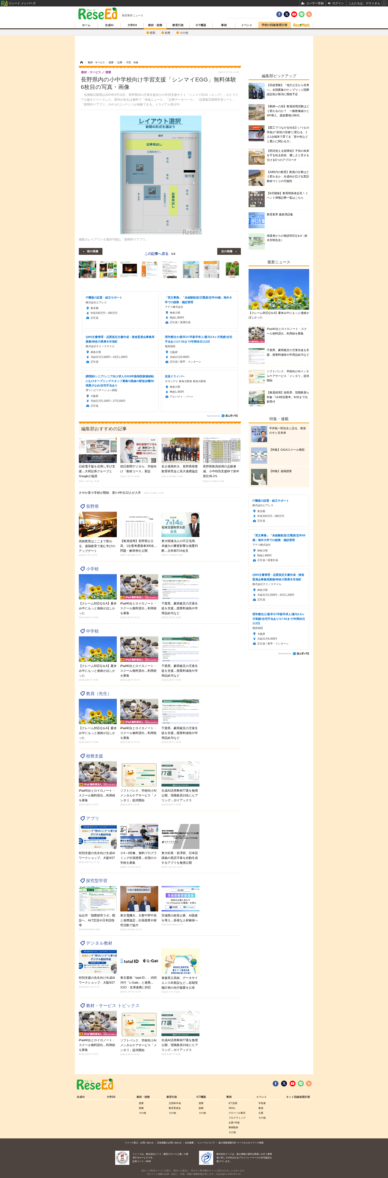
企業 (260, 1113)
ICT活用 (233, 1103)
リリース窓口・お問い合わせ (139, 1142)
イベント (246, 25)
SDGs (232, 1108)
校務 (167, 32)
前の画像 (92, 251)
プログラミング (237, 1117)
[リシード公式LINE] (301, 1083)
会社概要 (189, 1142)
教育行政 (178, 25)
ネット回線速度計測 (298, 1097)
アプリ (92, 818)
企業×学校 (234, 1122)
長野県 (92, 506)
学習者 (262, 1103)
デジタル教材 (99, 943)
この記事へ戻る (159, 253)
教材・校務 (155, 25)
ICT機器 (201, 25)
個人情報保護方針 (227, 1142)
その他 (184, 32)
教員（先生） (99, 693)
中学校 (92, 631)
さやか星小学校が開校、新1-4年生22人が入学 (121, 492)
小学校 (92, 568)
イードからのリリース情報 (250, 1142)
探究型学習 (96, 880)
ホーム (86, 25)
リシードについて (206, 1142)
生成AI (109, 25)
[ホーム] (81, 62)
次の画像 (227, 251)
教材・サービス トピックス (113, 1005)
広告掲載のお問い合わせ (169, 1142)
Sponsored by (213, 416)
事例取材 (233, 1127)
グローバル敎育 (237, 1113)
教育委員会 (175, 1108)
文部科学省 (175, 1103)
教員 (260, 1108)
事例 (224, 25)
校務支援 (94, 756)
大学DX (132, 25)
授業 (152, 32)
